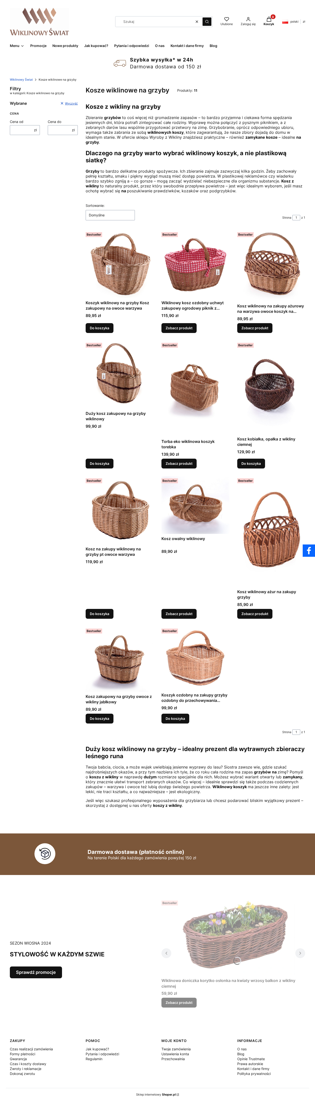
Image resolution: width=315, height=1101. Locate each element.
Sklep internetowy (156, 1094)
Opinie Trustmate (251, 1059)
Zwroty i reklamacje (25, 1069)
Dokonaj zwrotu (22, 1073)
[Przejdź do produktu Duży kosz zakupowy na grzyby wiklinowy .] (120, 375)
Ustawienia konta (175, 1054)
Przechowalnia (173, 1059)
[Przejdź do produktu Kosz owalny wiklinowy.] (195, 505)
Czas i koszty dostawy (28, 1064)
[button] (207, 21)
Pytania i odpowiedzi (102, 1054)
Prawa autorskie (250, 1064)
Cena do (54, 122)
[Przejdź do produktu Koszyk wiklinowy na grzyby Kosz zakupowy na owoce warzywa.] (120, 264)
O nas (242, 1049)
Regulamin (94, 1059)
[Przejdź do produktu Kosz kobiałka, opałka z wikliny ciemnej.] (271, 387)
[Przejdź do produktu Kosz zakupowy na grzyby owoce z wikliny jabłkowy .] (120, 659)
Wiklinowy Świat (21, 79)
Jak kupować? (97, 1049)
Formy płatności (22, 1054)
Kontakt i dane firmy (253, 1069)
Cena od (16, 122)
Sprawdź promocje (36, 972)
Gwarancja (18, 1059)
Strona (286, 217)
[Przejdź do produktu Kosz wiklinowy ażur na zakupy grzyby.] (271, 531)
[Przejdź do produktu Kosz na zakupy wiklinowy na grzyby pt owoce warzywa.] (120, 510)
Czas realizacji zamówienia (31, 1049)
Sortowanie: (95, 205)
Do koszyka (99, 328)
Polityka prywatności (254, 1073)
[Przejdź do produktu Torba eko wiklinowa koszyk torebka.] (195, 389)
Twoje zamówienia (176, 1049)
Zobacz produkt (179, 328)
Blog (240, 1054)
